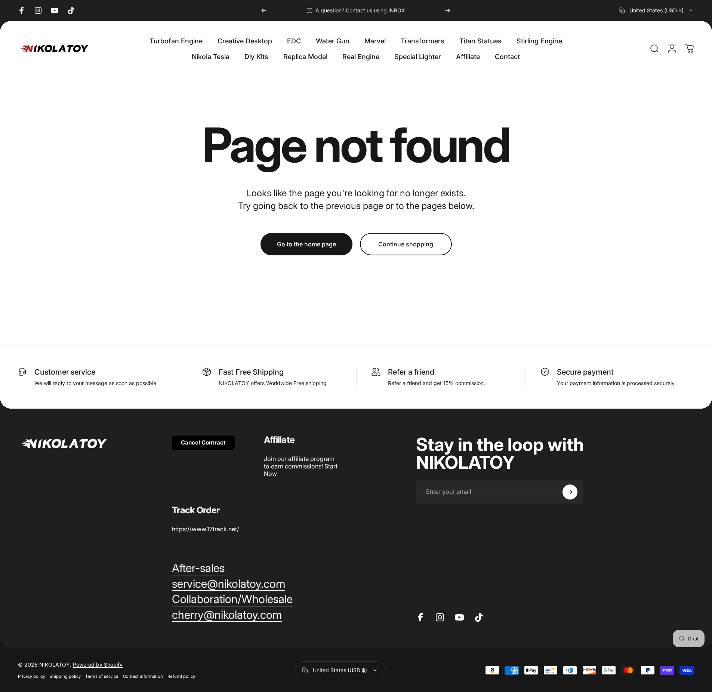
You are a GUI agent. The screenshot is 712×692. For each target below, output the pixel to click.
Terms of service (101, 676)
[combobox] (656, 10)
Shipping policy (65, 676)
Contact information (143, 676)
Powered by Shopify (98, 664)
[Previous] (264, 10)
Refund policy (181, 676)
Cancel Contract (203, 442)
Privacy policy (31, 676)
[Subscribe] (569, 492)
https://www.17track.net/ (205, 529)
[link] (198, 568)
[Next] (448, 10)
